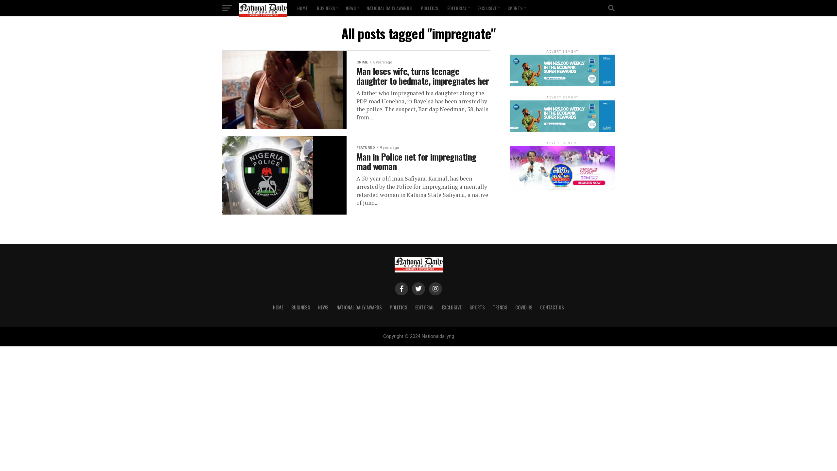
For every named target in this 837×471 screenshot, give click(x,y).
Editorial (457, 8)
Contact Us (552, 307)
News (351, 8)
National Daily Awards (389, 8)
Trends (500, 307)
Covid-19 (523, 307)
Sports (514, 8)
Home (302, 8)
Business (326, 8)
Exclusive (487, 8)
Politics (429, 8)
